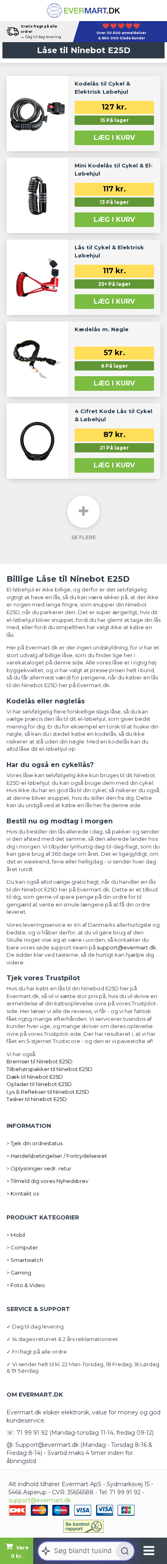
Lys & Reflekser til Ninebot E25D (47, 1091)
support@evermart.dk (40, 1500)
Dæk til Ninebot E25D (34, 1076)
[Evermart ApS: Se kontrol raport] (83, 1526)
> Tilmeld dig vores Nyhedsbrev (47, 1181)
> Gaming (18, 1272)
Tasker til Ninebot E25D (36, 1099)
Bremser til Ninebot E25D (39, 1061)
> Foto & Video (25, 1285)
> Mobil (15, 1235)
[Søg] (125, 1551)
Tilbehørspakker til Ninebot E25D (49, 1069)
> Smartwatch (24, 1260)
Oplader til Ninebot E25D (39, 1084)
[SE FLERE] (83, 511)
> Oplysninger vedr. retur (38, 1168)
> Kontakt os (22, 1193)
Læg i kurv (114, 137)
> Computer (22, 1247)
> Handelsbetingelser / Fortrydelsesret (56, 1156)
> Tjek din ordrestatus (34, 1143)
